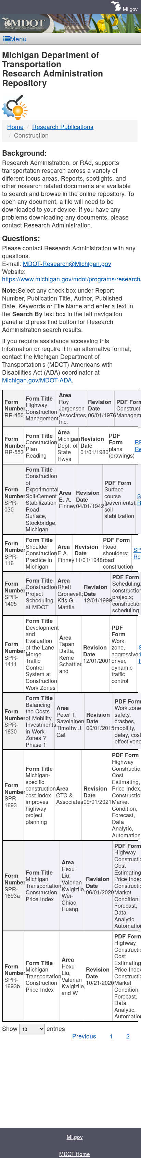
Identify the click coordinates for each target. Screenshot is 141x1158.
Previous (84, 1036)
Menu (18, 38)
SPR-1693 (11, 801)
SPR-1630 (11, 727)
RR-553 (14, 452)
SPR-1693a (12, 892)
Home (15, 126)
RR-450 (14, 415)
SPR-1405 (11, 600)
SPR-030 (11, 505)
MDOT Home (74, 1153)
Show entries (33, 1028)
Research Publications (62, 126)
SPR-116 (11, 559)
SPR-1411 (11, 660)
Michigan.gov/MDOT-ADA (37, 380)
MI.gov (130, 8)
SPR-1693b (12, 982)
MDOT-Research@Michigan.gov (67, 263)
